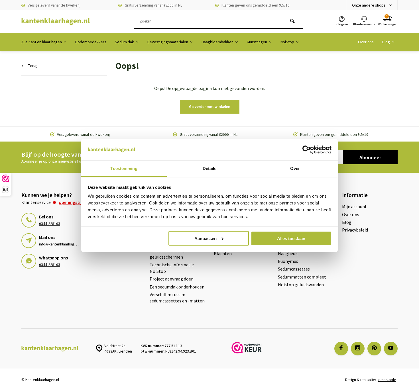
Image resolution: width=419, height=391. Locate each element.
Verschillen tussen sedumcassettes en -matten (177, 298)
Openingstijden (74, 202)
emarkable (387, 379)
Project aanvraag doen (172, 279)
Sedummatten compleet (302, 277)
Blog (386, 41)
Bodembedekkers (90, 41)
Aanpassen (205, 238)
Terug (32, 65)
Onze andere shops (369, 5)
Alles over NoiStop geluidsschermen (168, 254)
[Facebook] (341, 348)
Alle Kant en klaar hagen (41, 41)
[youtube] (391, 348)
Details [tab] (210, 168)
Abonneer (370, 157)
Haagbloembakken (217, 41)
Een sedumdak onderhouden (177, 287)
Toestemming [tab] (123, 168)
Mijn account (354, 206)
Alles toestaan (291, 238)
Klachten (223, 253)
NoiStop (287, 41)
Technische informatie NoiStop (172, 268)
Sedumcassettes (294, 269)
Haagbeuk (288, 253)
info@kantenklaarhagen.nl (60, 244)
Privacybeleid (355, 230)
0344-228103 (49, 223)
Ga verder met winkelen (209, 106)
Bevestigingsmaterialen (167, 41)
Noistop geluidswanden (301, 284)
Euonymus (288, 261)
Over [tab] (295, 168)
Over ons (366, 41)
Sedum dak (124, 41)
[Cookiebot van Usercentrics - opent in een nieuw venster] (306, 150)
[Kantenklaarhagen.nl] (55, 21)
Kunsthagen (257, 41)
